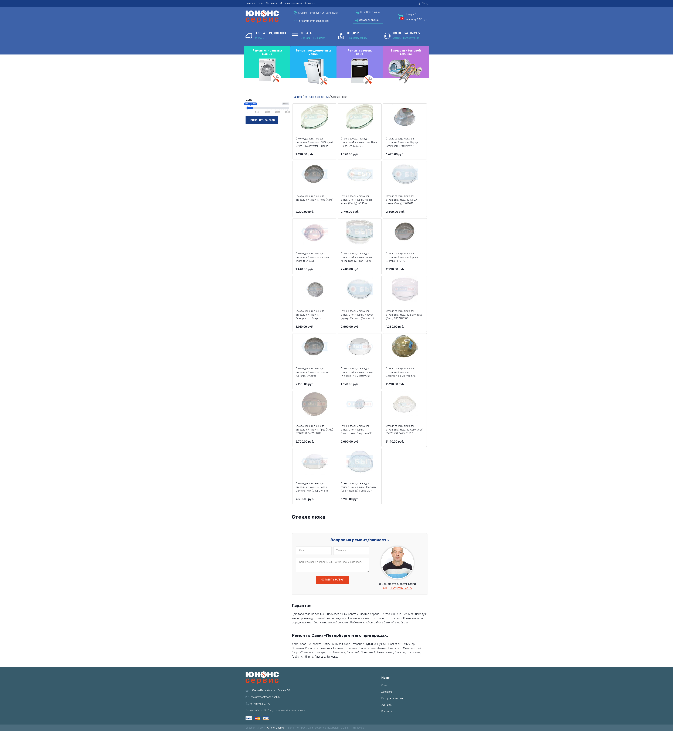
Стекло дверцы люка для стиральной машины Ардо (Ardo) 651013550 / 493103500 (404, 430)
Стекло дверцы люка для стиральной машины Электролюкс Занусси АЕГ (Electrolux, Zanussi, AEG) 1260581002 (356, 430)
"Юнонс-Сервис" (275, 727)
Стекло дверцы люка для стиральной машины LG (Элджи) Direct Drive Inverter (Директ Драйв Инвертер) (314, 142)
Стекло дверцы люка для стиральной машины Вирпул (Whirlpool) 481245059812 (357, 372)
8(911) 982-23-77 (401, 588)
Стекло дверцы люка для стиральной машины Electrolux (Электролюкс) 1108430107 (358, 487)
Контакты (310, 3)
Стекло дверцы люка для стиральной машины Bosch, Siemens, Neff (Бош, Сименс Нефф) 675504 (311, 487)
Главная (250, 3)
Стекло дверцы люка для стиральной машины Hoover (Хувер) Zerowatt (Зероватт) (357, 315)
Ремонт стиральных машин (267, 52)
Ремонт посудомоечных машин (313, 52)
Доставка (386, 691)
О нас (384, 685)
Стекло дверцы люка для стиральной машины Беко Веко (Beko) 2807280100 (404, 315)
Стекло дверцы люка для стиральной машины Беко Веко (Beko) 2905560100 (359, 142)
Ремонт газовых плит (360, 52)
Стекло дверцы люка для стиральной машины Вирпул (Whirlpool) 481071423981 (402, 142)
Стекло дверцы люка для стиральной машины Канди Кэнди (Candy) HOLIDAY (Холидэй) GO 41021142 (356, 200)
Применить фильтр (262, 120)
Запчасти (271, 3)
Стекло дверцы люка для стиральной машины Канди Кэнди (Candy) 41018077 (401, 200)
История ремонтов (291, 3)
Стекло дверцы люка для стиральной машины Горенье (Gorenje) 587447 (402, 257)
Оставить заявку (332, 579)
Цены (260, 3)
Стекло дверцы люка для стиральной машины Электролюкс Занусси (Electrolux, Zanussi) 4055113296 (313, 315)
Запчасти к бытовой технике (406, 52)
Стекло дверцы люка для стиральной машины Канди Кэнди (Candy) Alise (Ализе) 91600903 (356, 257)
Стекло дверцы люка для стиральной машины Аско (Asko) (314, 198)
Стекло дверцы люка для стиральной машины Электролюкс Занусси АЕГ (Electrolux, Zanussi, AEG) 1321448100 (401, 372)
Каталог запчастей (316, 96)
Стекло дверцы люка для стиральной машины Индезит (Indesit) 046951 (312, 257)
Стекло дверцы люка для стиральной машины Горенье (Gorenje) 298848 (312, 372)
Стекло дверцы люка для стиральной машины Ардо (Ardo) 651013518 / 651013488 (314, 430)
